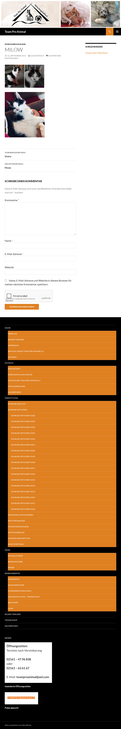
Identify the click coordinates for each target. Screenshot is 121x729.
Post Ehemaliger (16, 521)
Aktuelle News (15, 556)
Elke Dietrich (37, 55)
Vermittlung (11, 398)
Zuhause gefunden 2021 (23, 445)
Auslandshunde (16, 585)
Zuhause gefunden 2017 (23, 468)
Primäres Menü (117, 31)
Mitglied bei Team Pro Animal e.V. (24, 380)
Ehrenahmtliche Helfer (20, 374)
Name (9, 240)
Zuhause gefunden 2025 (23, 421)
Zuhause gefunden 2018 (23, 462)
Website (9, 267)
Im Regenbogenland (15, 44)
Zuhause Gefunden (17, 409)
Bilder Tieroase (16, 339)
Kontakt (12, 357)
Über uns (12, 334)
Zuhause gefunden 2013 (23, 491)
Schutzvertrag (16, 544)
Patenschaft (14, 369)
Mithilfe (9, 363)
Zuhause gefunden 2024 (23, 427)
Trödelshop (11, 620)
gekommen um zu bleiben (21, 515)
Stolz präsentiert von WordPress (18, 725)
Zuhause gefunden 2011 (23, 503)
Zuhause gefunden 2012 (23, 497)
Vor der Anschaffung (19, 538)
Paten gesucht (11, 707)
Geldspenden (14, 392)
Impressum (13, 345)
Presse (11, 567)
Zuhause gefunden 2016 (23, 474)
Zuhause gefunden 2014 (23, 485)
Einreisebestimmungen (19, 591)
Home (8, 328)
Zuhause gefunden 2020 (23, 450)
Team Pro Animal (15, 31)
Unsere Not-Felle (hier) (96, 52)
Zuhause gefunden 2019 (23, 456)
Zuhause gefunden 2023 (23, 433)
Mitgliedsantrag (16, 386)
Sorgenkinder (15, 561)
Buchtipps (13, 602)
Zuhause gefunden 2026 (23, 415)
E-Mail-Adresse (14, 253)
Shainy (15, 154)
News (7, 550)
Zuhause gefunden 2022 (23, 439)
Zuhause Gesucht (17, 404)
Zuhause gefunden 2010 (23, 509)
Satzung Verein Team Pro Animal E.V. (26, 351)
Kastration (14, 579)
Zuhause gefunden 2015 (23, 480)
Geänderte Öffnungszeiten (18, 686)
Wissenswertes (12, 573)
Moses (14, 166)
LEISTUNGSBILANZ (16, 532)
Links (10, 608)
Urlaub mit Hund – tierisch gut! (24, 597)
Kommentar (12, 200)
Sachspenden (11, 626)
